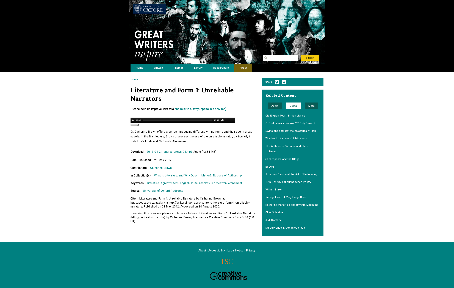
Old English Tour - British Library (285, 115)
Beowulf (270, 166)
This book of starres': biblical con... (287, 138)
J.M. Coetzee (273, 220)
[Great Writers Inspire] (149, 8)
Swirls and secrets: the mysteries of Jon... (291, 130)
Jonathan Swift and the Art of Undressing (291, 174)
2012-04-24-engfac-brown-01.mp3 (170, 151)
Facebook (284, 82)
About (243, 67)
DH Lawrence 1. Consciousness (285, 227)
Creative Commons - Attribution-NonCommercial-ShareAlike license (228, 275)
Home (139, 67)
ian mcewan (219, 183)
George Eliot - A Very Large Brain (286, 197)
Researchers (221, 67)
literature (153, 183)
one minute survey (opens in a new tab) (200, 109)
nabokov (204, 183)
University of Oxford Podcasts (163, 190)
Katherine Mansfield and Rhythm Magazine (291, 204)
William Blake (273, 189)
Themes (178, 67)
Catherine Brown (161, 168)
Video (293, 105)
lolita (194, 183)
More (311, 105)
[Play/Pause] (132, 120)
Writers (158, 67)
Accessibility (216, 250)
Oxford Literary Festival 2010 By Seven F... (291, 123)
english (185, 183)
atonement (235, 183)
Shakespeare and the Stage (282, 159)
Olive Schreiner (274, 212)
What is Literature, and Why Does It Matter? (183, 175)
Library (198, 67)
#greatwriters (169, 183)
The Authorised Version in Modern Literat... (286, 149)
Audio (274, 105)
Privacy (250, 250)
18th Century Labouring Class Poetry (288, 182)
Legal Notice (235, 250)
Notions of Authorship (227, 175)
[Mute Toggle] (222, 120)
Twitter (277, 82)
